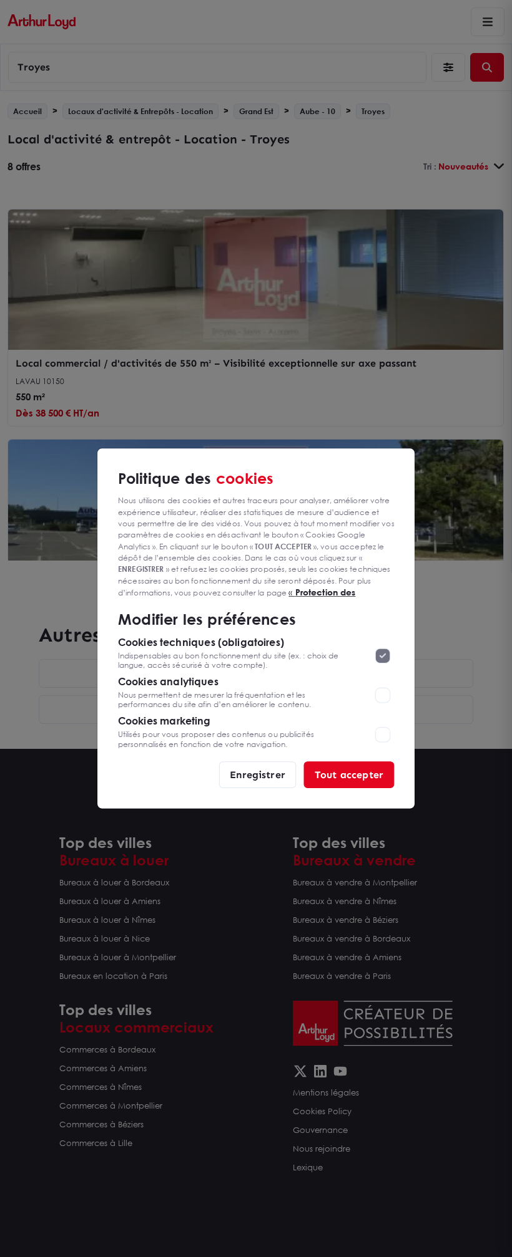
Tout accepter (349, 774)
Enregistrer (257, 774)
